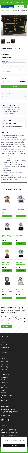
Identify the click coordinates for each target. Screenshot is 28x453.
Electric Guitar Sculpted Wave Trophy (20, 208)
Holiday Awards (5, 385)
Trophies (7, 10)
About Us (3, 342)
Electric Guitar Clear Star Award (20, 263)
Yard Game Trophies (6, 395)
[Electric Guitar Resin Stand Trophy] (7, 253)
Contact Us (6, 327)
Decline (14, 449)
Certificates (4, 369)
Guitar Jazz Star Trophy (20, 290)
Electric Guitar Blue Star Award (6, 236)
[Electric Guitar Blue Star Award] (7, 226)
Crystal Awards (5, 374)
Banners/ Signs (5, 367)
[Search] (19, 7)
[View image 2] (8, 41)
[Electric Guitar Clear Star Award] (21, 253)
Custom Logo (5, 61)
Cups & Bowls (4, 377)
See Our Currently (14, 2)
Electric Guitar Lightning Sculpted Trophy (20, 236)
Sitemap (3, 350)
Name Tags (4, 387)
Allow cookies (14, 445)
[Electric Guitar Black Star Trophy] (7, 281)
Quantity (4, 78)
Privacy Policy (9, 442)
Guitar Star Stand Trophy (6, 208)
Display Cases (4, 382)
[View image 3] (13, 41)
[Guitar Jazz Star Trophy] (21, 281)
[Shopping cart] (22, 6)
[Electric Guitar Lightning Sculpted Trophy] (21, 226)
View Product (7, 216)
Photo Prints (4, 400)
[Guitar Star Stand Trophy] (7, 199)
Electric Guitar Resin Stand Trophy (6, 263)
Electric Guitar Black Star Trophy (7, 290)
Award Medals (4, 364)
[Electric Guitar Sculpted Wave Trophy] (21, 199)
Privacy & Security (5, 347)
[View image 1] (3, 41)
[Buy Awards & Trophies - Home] (9, 6)
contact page (7, 323)
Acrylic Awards (4, 361)
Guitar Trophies (13, 10)
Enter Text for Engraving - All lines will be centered (13, 67)
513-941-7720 (10, 415)
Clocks (2, 372)
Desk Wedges (4, 380)
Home (2, 10)
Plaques (3, 390)
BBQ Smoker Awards (6, 398)
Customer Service (5, 345)
